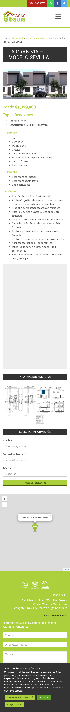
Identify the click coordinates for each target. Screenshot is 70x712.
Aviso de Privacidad (55, 615)
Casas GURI (18, 38)
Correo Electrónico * (15, 454)
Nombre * (8, 440)
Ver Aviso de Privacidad (20, 697)
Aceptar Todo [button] (14, 704)
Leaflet (66, 569)
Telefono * (9, 468)
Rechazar (44, 697)
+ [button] (5, 499)
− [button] (5, 504)
